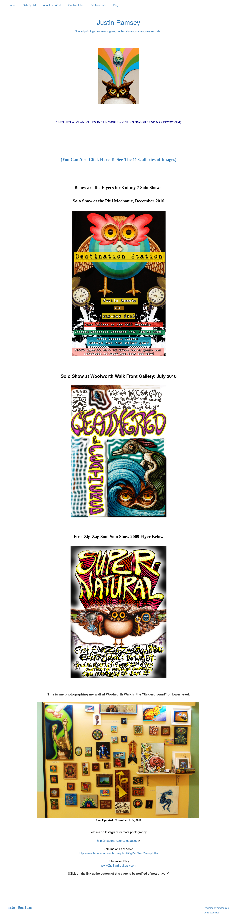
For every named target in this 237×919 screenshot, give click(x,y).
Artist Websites (211, 912)
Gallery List (29, 5)
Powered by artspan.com (216, 907)
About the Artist (52, 5)
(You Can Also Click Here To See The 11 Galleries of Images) (118, 159)
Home (12, 5)
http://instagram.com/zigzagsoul (117, 840)
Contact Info (75, 5)
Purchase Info (98, 5)
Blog (115, 5)
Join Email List (21, 907)
